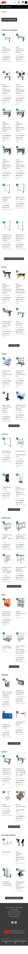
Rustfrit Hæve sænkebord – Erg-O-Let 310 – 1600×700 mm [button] (7, 771)
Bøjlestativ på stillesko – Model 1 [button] (6, 199)
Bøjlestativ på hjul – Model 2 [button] (20, 198)
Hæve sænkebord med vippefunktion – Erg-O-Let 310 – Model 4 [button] (20, 164)
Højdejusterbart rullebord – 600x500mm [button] (21, 569)
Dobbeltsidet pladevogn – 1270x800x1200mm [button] (20, 373)
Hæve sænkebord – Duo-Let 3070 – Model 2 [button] (20, 49)
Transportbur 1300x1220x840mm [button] (7, 647)
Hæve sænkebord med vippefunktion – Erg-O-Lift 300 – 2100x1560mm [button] (20, 288)
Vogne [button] (3, 354)
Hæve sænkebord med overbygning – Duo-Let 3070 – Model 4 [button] (20, 89)
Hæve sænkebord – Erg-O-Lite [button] (20, 323)
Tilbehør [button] (4, 675)
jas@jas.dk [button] (16, 916)
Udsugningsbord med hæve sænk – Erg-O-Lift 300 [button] (7, 324)
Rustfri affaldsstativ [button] (6, 805)
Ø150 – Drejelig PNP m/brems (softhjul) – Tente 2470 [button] (7, 694)
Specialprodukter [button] (8, 835)
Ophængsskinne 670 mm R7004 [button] (20, 723)
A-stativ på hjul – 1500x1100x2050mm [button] (20, 453)
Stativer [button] (4, 434)
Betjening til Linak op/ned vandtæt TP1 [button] (20, 692)
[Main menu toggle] (26, 2)
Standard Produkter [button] (9, 30)
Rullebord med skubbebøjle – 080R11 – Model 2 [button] (21, 537)
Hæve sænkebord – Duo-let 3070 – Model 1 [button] (6, 49)
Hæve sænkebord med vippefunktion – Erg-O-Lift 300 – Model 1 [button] (7, 288)
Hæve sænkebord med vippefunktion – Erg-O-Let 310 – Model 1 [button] (7, 126)
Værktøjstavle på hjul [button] (6, 488)
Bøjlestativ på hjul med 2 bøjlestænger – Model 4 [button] (20, 237)
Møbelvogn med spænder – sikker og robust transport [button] (7, 408)
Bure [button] (3, 594)
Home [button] (2, 7)
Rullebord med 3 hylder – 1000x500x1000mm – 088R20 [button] (7, 570)
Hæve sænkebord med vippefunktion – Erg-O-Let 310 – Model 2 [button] (20, 126)
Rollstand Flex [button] (6, 852)
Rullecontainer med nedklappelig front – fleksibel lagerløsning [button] (20, 649)
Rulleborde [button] (6, 518)
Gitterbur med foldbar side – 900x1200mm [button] (6, 613)
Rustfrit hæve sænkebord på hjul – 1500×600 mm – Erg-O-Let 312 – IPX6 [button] (21, 772)
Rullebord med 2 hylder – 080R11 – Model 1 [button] (7, 537)
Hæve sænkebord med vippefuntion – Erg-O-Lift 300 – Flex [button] (20, 856)
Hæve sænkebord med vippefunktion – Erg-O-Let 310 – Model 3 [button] (7, 164)
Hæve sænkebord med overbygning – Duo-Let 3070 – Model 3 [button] (7, 89)
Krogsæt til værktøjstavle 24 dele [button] (6, 726)
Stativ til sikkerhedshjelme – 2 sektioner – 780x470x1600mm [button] (20, 491)
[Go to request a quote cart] (18, 2)
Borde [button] (3, 267)
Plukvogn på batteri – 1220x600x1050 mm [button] (7, 373)
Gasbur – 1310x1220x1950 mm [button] (20, 613)
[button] (3, 2)
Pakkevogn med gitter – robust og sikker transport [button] (21, 407)
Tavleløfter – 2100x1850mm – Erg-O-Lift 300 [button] (7, 883)
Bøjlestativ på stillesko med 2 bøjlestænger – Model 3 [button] (7, 237)
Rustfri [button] (4, 752)
